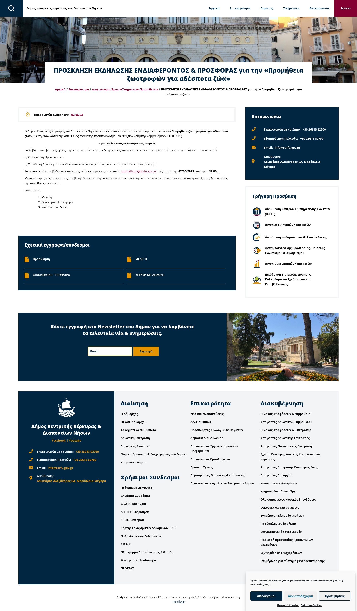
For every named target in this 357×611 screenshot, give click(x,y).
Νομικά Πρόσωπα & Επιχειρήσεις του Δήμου (153, 454)
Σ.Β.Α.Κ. (126, 544)
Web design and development (220, 597)
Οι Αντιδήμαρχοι (133, 422)
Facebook (59, 440)
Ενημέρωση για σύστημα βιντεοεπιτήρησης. (293, 561)
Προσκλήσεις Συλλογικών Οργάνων (216, 430)
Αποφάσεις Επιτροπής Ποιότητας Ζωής (289, 467)
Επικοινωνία (319, 8)
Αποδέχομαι (266, 596)
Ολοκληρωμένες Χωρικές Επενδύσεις (288, 499)
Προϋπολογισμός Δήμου (278, 524)
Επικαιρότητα (240, 8)
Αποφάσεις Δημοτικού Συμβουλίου (286, 422)
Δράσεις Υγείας (201, 467)
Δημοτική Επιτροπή (135, 438)
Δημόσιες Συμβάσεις (135, 496)
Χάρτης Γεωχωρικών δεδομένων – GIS (148, 528)
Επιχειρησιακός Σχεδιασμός (281, 532)
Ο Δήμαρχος (129, 414)
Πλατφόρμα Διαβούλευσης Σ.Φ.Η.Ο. (147, 552)
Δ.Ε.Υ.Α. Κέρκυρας (133, 504)
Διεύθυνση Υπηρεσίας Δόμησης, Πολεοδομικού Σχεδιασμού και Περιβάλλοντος (288, 279)
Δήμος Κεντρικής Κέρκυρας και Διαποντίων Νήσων (64, 8)
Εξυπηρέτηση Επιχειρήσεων (281, 553)
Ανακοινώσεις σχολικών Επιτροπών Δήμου (222, 483)
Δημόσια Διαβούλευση (206, 438)
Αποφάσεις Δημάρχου (276, 475)
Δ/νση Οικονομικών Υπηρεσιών (288, 264)
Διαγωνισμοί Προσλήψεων (210, 459)
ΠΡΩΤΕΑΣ (127, 568)
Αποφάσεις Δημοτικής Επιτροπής (285, 438)
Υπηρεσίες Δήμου (133, 462)
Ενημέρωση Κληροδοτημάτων (282, 516)
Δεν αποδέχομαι (300, 596)
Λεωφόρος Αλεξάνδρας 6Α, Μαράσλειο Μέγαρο (71, 481)
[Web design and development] (178, 602)
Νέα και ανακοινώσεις (207, 414)
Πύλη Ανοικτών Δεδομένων (141, 536)
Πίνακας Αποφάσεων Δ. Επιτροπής (286, 430)
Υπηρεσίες (291, 8)
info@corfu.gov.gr (287, 148)
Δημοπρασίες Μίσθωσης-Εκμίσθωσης (217, 475)
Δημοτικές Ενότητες (135, 446)
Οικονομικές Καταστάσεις (280, 507)
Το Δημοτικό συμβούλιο (138, 430)
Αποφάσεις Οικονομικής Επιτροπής (287, 446)
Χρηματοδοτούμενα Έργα (279, 491)
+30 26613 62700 (314, 129)
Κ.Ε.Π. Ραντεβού (132, 520)
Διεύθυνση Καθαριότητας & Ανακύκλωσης (296, 237)
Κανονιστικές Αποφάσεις (279, 483)
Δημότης (267, 8)
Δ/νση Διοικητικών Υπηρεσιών (288, 225)
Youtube (75, 440)
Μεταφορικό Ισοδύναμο (138, 560)
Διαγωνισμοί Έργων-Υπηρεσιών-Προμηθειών (125, 89)
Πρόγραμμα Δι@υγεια (136, 488)
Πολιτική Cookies (288, 605)
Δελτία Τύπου (200, 422)
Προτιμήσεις (334, 596)
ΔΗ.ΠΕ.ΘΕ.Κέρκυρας (135, 512)
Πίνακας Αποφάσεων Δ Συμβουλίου (286, 414)
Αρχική (214, 8)
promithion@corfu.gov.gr (139, 171)
